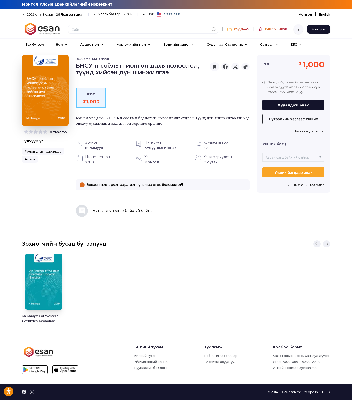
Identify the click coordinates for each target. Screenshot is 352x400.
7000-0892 (291, 362)
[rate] (26, 131)
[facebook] (225, 66)
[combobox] (293, 157)
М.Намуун (100, 59)
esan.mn (295, 392)
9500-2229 (311, 362)
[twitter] (235, 66)
